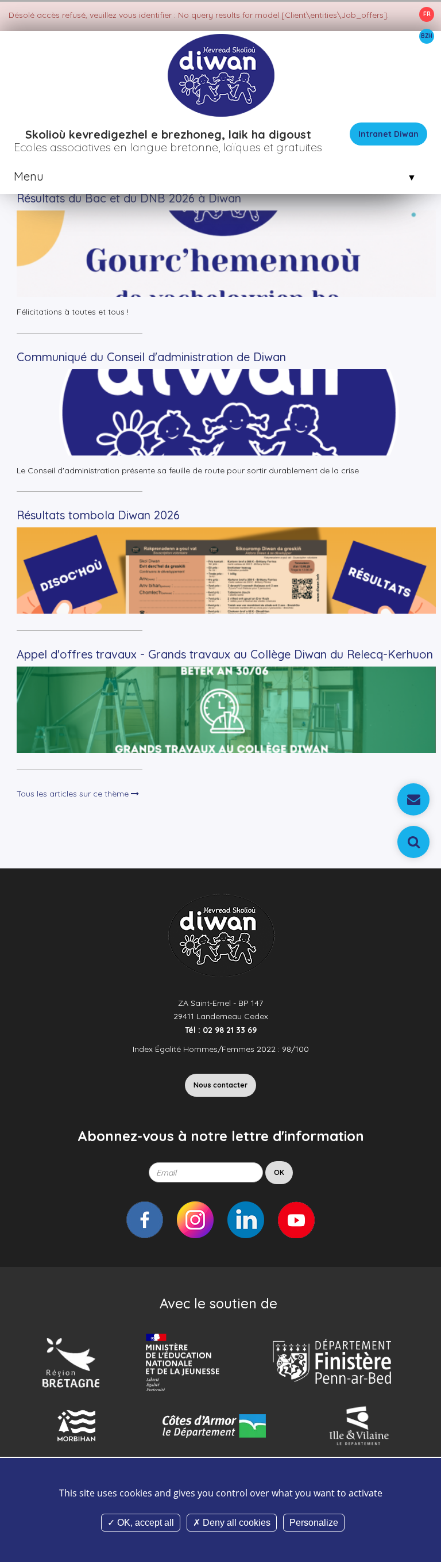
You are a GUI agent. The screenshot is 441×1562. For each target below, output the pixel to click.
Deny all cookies (235, 1522)
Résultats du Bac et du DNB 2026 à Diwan (129, 198)
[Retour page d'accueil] (220, 74)
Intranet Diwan (388, 134)
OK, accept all (144, 1522)
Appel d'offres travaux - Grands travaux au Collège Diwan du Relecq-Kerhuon (225, 654)
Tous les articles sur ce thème (74, 793)
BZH (426, 36)
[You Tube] (296, 1219)
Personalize (313, 1522)
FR (427, 14)
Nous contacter (220, 1085)
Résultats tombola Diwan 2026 (98, 515)
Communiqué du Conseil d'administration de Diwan (151, 357)
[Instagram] (195, 1219)
